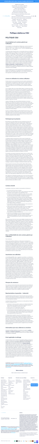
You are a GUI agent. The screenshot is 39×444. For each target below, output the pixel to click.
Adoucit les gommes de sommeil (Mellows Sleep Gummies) (4, 396)
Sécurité (9, 389)
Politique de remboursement (26, 384)
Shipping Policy (25, 387)
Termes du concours (25, 391)
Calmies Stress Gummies (4, 393)
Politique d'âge (25, 386)
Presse (9, 386)
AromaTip (2, 407)
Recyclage (9, 388)
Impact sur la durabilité (11, 385)
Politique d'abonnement (26, 385)
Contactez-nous (34, 384)
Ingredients (9, 384)
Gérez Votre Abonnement (11, 393)
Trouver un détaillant (11, 387)
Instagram (9, 392)
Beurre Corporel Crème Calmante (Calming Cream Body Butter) (4, 402)
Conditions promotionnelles (26, 388)
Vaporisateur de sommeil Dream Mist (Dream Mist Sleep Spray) (4, 399)
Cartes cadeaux (3, 406)
